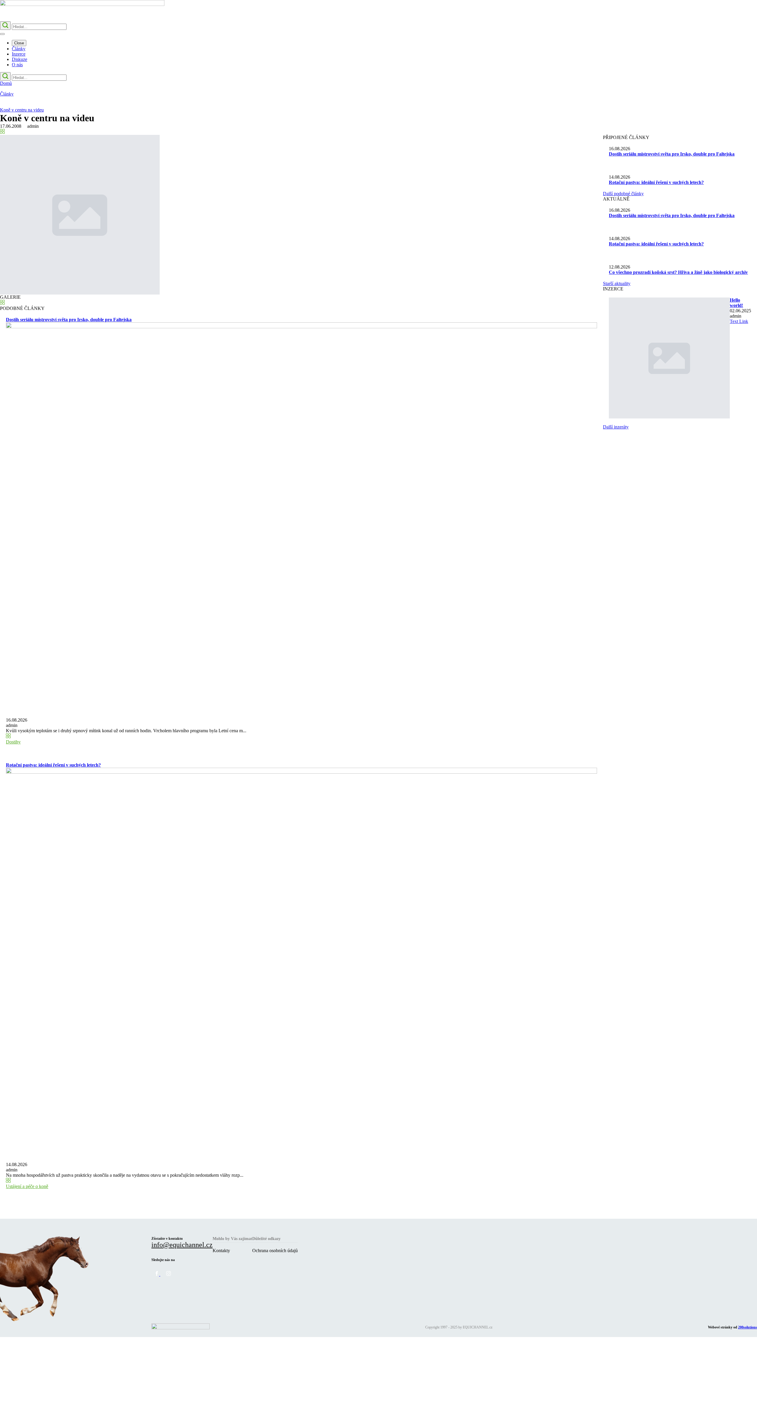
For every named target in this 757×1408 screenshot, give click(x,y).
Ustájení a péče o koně (27, 1186)
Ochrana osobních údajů (275, 1250)
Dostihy (13, 741)
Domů (6, 83)
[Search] (5, 25)
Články (18, 48)
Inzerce (18, 53)
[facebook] (157, 1274)
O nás (17, 64)
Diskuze (19, 59)
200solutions (747, 1327)
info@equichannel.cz (182, 1245)
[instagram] (168, 1274)
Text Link (739, 321)
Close (19, 43)
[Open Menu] (2, 34)
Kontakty (221, 1250)
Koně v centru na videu (22, 109)
